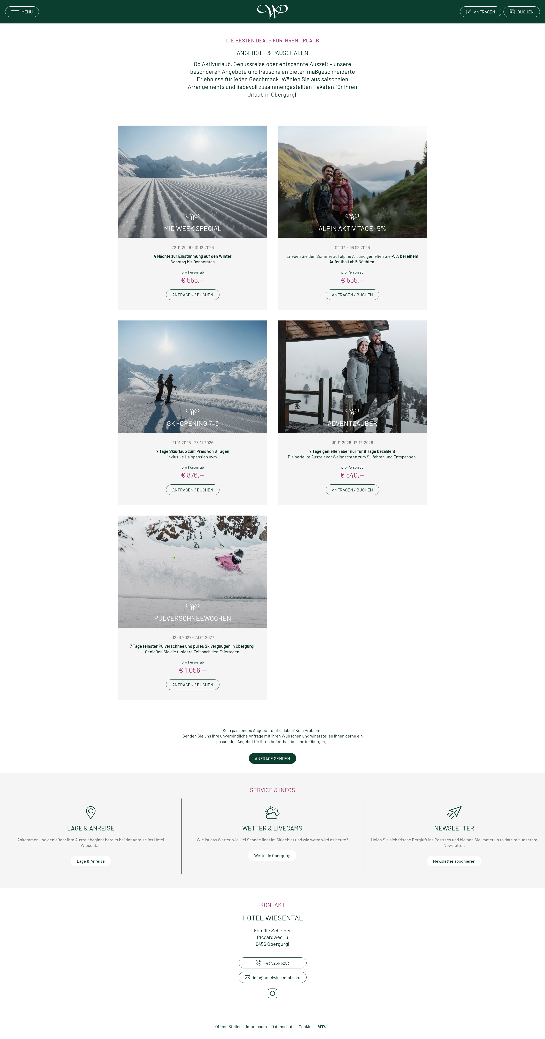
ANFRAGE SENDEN (272, 758)
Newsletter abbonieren (454, 861)
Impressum (256, 1026)
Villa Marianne (322, 1026)
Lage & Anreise (91, 861)
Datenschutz (282, 1026)
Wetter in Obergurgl (272, 855)
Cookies (306, 1026)
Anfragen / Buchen (192, 294)
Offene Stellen (228, 1026)
